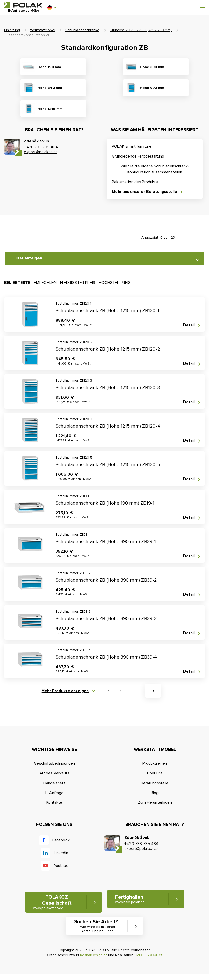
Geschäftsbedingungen (54, 763)
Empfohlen (45, 282)
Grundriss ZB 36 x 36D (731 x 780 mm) (141, 30)
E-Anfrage (54, 792)
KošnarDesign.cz (93, 955)
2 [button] (120, 691)
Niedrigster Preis (77, 282)
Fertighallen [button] (129, 899)
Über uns (155, 773)
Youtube (61, 865)
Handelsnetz (54, 783)
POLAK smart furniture (131, 146)
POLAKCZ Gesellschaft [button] (52, 902)
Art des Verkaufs (54, 773)
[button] (51, 7)
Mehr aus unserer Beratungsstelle (144, 191)
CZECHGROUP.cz (148, 955)
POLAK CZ (23, 5)
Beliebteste (17, 282)
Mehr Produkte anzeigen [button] (65, 691)
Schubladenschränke (82, 30)
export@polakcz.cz (40, 151)
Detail (189, 325)
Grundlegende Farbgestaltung (138, 156)
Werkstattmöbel (42, 30)
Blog (155, 792)
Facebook (61, 840)
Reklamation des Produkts (135, 182)
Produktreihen (154, 763)
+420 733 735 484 (41, 147)
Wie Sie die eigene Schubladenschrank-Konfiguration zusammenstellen (155, 169)
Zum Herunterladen (155, 802)
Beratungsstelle (154, 783)
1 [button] (108, 691)
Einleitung (12, 30)
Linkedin (61, 852)
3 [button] (131, 691)
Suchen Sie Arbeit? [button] (96, 926)
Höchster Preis (114, 282)
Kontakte (54, 802)
